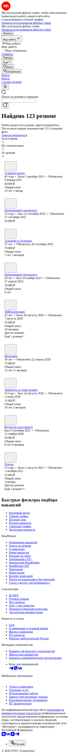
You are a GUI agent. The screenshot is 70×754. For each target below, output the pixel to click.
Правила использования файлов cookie (26, 29)
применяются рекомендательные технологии (32, 711)
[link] (7, 66)
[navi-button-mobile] (5, 87)
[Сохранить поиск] (5, 105)
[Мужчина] (10, 203)
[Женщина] (10, 166)
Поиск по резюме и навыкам (19, 96)
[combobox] (18, 100)
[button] (5, 75)
